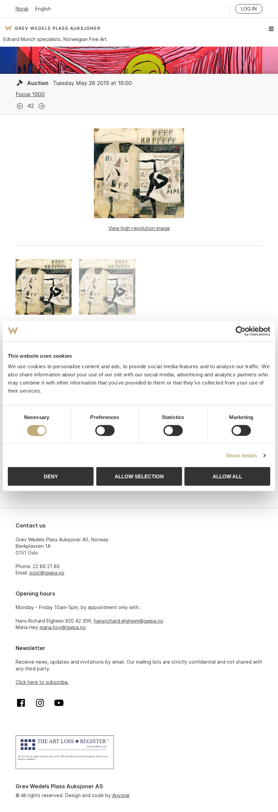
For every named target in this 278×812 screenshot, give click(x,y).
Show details (241, 455)
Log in (249, 9)
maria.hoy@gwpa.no (63, 627)
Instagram (40, 703)
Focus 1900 (30, 94)
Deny (51, 476)
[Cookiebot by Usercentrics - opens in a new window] (240, 331)
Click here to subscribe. (42, 682)
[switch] (105, 430)
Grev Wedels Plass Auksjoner (52, 28)
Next (41, 106)
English (43, 9)
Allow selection (139, 476)
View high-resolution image (139, 228)
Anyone (121, 795)
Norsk (22, 9)
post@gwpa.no (46, 573)
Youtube (59, 703)
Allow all (227, 476)
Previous (20, 106)
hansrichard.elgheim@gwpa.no (128, 621)
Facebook (21, 703)
